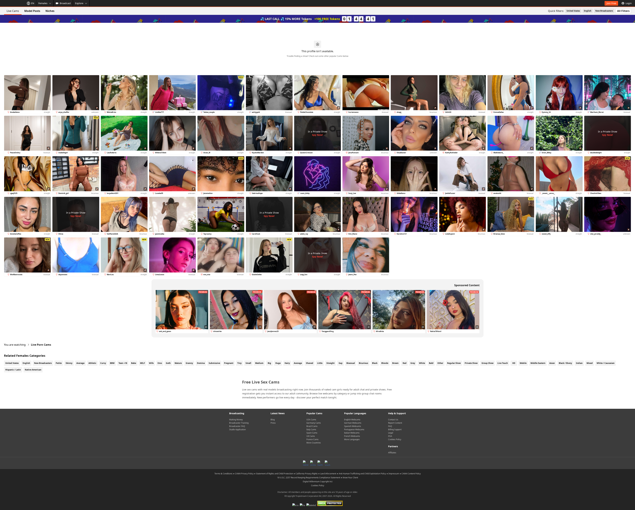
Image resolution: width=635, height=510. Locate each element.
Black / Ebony (565, 363)
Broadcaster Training (239, 422)
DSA (390, 436)
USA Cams (311, 419)
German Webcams (352, 422)
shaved (309, 363)
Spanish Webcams (352, 426)
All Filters (623, 11)
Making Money (236, 419)
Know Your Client (350, 477)
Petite (59, 363)
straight (330, 363)
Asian (552, 363)
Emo (160, 363)
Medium (259, 363)
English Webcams (352, 419)
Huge (278, 363)
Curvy (103, 363)
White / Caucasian (605, 363)
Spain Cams (311, 432)
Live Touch (502, 363)
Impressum (393, 473)
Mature (178, 363)
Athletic (92, 363)
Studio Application (237, 429)
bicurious (363, 363)
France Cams (312, 439)
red (404, 363)
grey (412, 363)
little (319, 363)
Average (80, 363)
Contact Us (393, 419)
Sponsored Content (467, 285)
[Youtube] (327, 463)
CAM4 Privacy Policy (244, 473)
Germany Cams (313, 422)
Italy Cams (311, 429)
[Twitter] (320, 463)
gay (340, 363)
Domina (201, 363)
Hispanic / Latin (13, 369)
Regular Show (454, 363)
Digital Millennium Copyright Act (317, 481)
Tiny (239, 363)
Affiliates (392, 452)
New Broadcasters (604, 10)
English (587, 10)
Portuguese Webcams (354, 429)
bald (431, 363)
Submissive (214, 363)
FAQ (390, 426)
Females (42, 3)
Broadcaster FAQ (237, 426)
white (422, 363)
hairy (287, 363)
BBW (112, 363)
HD (513, 363)
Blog (273, 419)
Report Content (395, 422)
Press (273, 422)
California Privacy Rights (307, 473)
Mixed (590, 363)
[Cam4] (11, 3)
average (298, 363)
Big (269, 363)
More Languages (352, 439)
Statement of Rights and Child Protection (274, 473)
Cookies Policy (394, 439)
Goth (168, 363)
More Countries (313, 442)
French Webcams (352, 436)
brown (395, 363)
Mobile (523, 363)
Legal (390, 432)
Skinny (69, 363)
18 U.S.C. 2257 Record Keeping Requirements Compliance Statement (308, 477)
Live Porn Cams (41, 344)
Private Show (471, 363)
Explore (79, 3)
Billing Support (395, 429)
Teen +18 (123, 363)
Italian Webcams (352, 432)
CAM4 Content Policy (411, 473)
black (374, 363)
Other (440, 363)
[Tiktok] (305, 463)
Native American (33, 369)
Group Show (487, 363)
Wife (151, 363)
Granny (189, 363)
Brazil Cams (312, 426)
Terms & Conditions (223, 473)
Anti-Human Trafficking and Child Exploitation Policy (362, 473)
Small (248, 363)
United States (573, 10)
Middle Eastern (537, 363)
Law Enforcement (328, 473)
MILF (142, 363)
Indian (579, 363)
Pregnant (228, 363)
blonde (384, 363)
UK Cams (310, 436)
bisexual (350, 363)
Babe (133, 363)
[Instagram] (313, 463)
